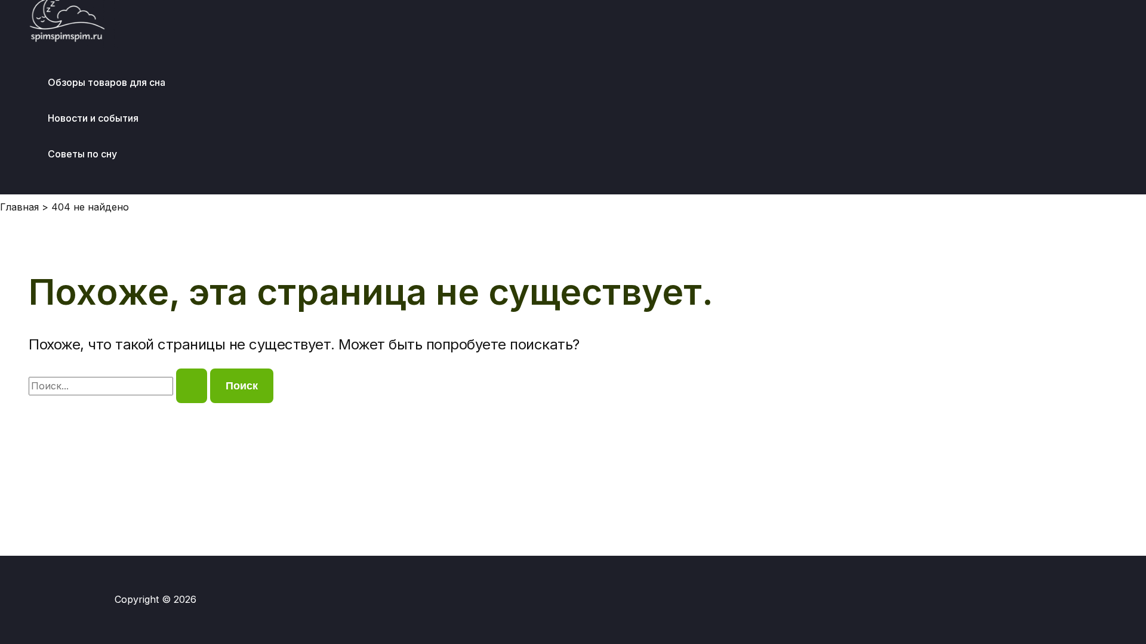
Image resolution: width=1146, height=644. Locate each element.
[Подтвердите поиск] (191, 386)
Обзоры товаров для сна (106, 82)
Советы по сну (82, 154)
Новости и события (93, 118)
